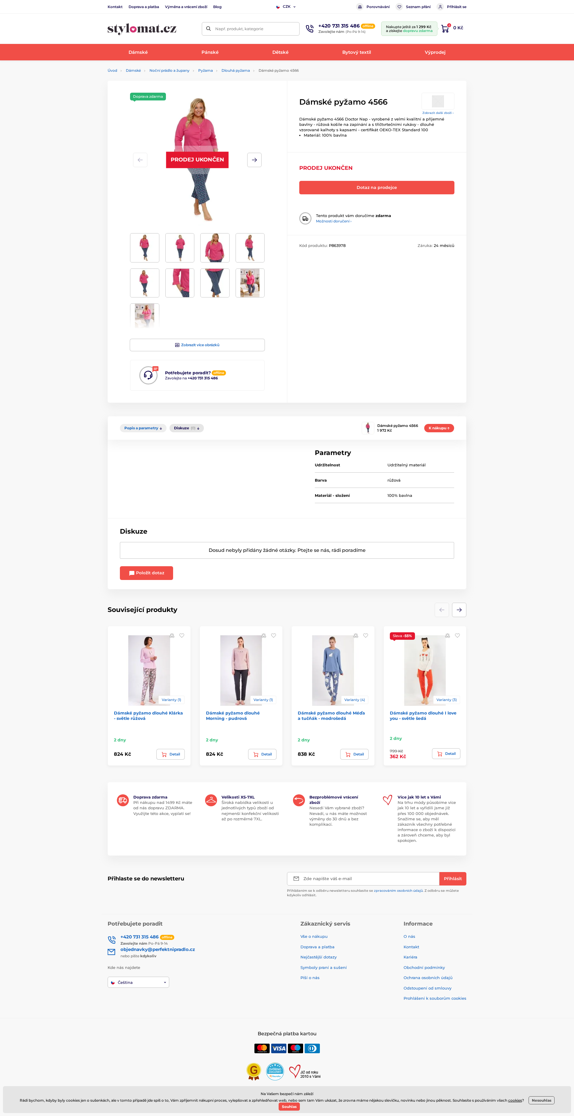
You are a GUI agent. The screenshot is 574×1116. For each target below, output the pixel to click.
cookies (515, 1100)
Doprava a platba (144, 6)
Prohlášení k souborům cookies (435, 998)
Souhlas (289, 1106)
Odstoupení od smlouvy (427, 988)
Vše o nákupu (314, 936)
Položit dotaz (149, 572)
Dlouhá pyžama (236, 70)
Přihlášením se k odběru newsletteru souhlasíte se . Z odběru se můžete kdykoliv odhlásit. (373, 892)
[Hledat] (208, 29)
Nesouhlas (541, 1100)
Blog (217, 6)
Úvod (112, 70)
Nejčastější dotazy (318, 957)
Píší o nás (310, 977)
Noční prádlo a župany (169, 70)
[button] (254, 160)
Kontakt (115, 6)
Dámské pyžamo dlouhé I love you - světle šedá (423, 715)
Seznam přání (418, 6)
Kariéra (410, 957)
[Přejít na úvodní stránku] (142, 28)
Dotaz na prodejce (377, 187)
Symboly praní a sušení (323, 967)
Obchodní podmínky (424, 967)
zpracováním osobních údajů (398, 890)
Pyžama (205, 70)
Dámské (133, 70)
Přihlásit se (456, 6)
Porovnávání (378, 6)
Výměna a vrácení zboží (186, 6)
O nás (409, 936)
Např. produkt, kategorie (239, 28)
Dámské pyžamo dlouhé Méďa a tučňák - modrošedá (331, 715)
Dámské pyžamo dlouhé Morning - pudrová (233, 715)
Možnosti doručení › (334, 221)
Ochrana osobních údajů (428, 977)
